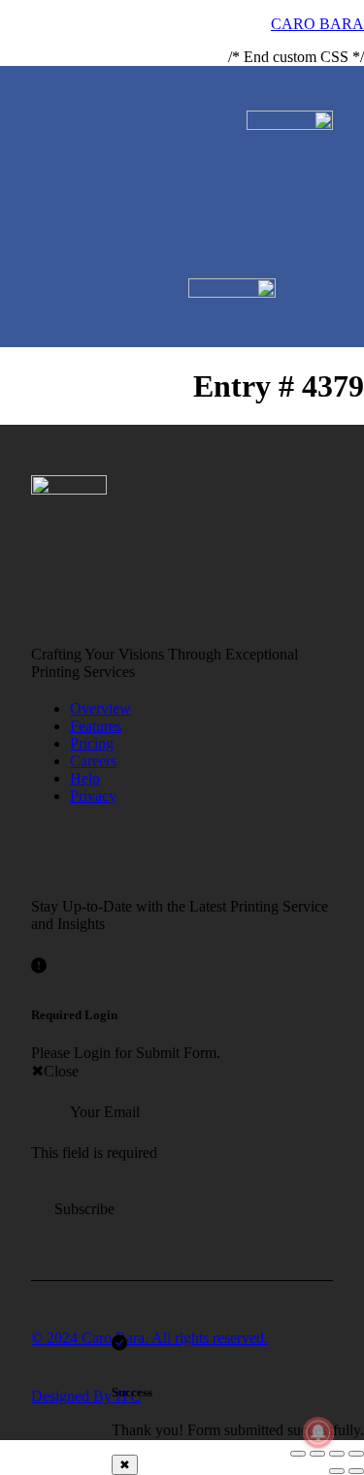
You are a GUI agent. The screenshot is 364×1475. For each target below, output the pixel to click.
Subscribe (84, 1209)
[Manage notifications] (318, 1432)
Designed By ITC (86, 1396)
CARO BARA (317, 24)
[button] (325, 100)
